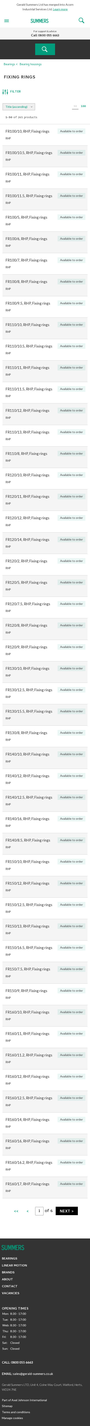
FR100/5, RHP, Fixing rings (26, 217)
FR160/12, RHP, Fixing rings (27, 1076)
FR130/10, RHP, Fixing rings (27, 668)
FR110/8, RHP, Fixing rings (26, 453)
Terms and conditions (16, 1412)
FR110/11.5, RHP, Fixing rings (29, 389)
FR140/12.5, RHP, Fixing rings (29, 797)
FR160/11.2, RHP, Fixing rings (29, 1055)
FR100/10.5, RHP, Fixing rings (29, 153)
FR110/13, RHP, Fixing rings (27, 432)
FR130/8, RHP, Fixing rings (26, 733)
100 (83, 106)
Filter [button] (15, 92)
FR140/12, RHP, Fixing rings (27, 776)
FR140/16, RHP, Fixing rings (27, 819)
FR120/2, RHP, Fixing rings (26, 561)
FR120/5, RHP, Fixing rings (26, 582)
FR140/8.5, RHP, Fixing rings (28, 840)
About (7, 1279)
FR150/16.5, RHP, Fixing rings (29, 947)
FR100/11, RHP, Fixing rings (27, 174)
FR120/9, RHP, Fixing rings (26, 647)
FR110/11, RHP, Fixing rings (27, 367)
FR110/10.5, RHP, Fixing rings (29, 346)
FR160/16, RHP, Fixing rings (27, 1141)
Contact (10, 1286)
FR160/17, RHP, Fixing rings (27, 1184)
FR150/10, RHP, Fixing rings (27, 861)
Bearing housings (31, 64)
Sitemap (7, 1406)
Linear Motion (14, 1265)
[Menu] (6, 20)
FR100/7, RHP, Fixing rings (26, 260)
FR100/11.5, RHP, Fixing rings (29, 196)
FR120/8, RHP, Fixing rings (26, 625)
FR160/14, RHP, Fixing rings (27, 1119)
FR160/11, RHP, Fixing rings (27, 1033)
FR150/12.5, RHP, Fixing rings (29, 905)
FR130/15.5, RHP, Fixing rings (29, 711)
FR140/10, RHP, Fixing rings (27, 754)
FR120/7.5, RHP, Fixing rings (28, 604)
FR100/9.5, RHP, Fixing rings (28, 303)
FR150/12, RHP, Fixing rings (27, 883)
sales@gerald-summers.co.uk (33, 1374)
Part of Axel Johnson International (24, 1400)
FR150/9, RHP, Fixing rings (26, 991)
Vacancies (10, 1293)
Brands (8, 1272)
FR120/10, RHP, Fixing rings (27, 475)
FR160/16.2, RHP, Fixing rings (29, 1162)
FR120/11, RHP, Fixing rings (27, 496)
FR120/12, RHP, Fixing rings (27, 518)
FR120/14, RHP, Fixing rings (27, 539)
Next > (67, 1212)
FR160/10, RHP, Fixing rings (27, 1012)
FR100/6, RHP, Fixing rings (26, 239)
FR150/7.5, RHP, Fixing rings (28, 969)
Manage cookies (12, 1418)
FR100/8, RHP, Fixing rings (26, 281)
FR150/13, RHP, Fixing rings (27, 926)
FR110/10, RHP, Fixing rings (27, 324)
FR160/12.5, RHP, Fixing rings (29, 1098)
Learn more (60, 9)
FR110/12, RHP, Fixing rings (27, 410)
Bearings (9, 64)
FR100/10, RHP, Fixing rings (27, 131)
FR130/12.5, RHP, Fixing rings (29, 690)
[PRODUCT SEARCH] (45, 49)
